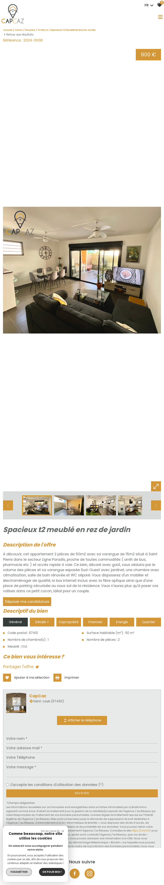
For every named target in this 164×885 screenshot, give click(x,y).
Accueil (7, 29)
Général (15, 622)
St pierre (43, 29)
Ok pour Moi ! (52, 872)
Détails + (42, 622)
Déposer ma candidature (27, 601)
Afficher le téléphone (84, 720)
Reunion (30, 29)
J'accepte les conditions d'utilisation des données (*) (57, 784)
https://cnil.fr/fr (141, 830)
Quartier (148, 622)
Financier (95, 622)
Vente (19, 29)
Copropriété (68, 622)
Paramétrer (19, 872)
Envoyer (82, 793)
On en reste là (50, 831)
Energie (122, 622)
